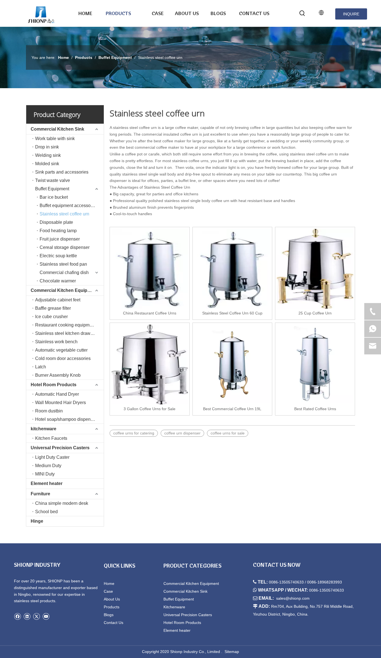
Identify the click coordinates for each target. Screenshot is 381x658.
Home (109, 583)
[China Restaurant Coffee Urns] (149, 269)
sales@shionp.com (293, 598)
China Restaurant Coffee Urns (149, 313)
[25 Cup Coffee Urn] (315, 269)
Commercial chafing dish (64, 272)
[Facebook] (17, 616)
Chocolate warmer (58, 280)
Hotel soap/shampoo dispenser (66, 419)
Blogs (109, 615)
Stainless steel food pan (63, 264)
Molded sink (47, 163)
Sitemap (232, 651)
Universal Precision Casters (60, 447)
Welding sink (48, 155)
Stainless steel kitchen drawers (66, 333)
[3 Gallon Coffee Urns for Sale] (149, 364)
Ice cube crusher (51, 316)
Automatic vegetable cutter (61, 350)
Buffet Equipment (52, 188)
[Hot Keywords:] (302, 13)
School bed (46, 511)
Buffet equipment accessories (69, 205)
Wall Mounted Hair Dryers (60, 402)
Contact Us (113, 622)
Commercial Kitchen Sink (57, 129)
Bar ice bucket (54, 197)
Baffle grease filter (53, 308)
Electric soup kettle (58, 255)
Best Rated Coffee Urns (315, 409)
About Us (112, 599)
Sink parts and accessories (61, 172)
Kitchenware (174, 607)
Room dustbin (49, 411)
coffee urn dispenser (182, 433)
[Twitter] (36, 616)
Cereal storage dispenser (65, 247)
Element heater (46, 483)
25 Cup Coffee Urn (315, 313)
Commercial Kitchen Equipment (64, 290)
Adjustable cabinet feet (57, 299)
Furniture (40, 493)
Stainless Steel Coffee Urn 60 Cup (232, 313)
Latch (40, 366)
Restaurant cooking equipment (65, 325)
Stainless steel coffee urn (64, 214)
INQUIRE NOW (351, 16)
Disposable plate (56, 222)
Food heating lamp (58, 230)
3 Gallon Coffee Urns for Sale (149, 409)
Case (108, 591)
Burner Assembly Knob (58, 375)
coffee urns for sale (228, 433)
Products (111, 607)
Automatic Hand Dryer (57, 394)
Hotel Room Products (53, 384)
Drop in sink (47, 147)
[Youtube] (45, 616)
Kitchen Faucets (51, 438)
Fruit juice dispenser (60, 239)
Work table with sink (55, 138)
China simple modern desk (61, 503)
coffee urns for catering (133, 433)
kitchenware (43, 428)
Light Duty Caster (52, 457)
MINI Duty (45, 474)
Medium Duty (48, 465)
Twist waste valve (52, 180)
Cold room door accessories (63, 358)
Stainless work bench (56, 341)
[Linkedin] (26, 616)
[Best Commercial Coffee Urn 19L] (232, 364)
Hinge (37, 521)
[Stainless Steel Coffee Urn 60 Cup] (232, 269)
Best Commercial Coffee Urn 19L (232, 409)
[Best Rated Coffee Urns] (315, 364)
